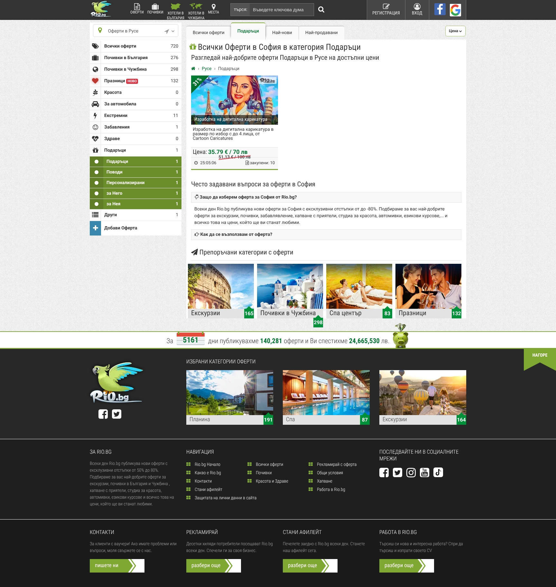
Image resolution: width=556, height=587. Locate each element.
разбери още (205, 565)
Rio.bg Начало (207, 464)
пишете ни (106, 565)
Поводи (142, 172)
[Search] (321, 9)
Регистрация (386, 13)
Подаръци (142, 161)
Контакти (203, 481)
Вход (417, 13)
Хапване (324, 481)
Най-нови (282, 32)
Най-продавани (321, 32)
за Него (142, 193)
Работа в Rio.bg (330, 489)
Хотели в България (175, 15)
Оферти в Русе (123, 31)
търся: (240, 9)
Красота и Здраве (271, 481)
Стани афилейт (208, 489)
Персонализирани (142, 182)
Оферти (137, 12)
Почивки (155, 12)
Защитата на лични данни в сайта (225, 498)
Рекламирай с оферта (336, 464)
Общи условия (329, 473)
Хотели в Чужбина (196, 15)
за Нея (142, 204)
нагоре (540, 355)
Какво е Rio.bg (207, 473)
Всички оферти (141, 46)
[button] (455, 31)
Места (213, 12)
